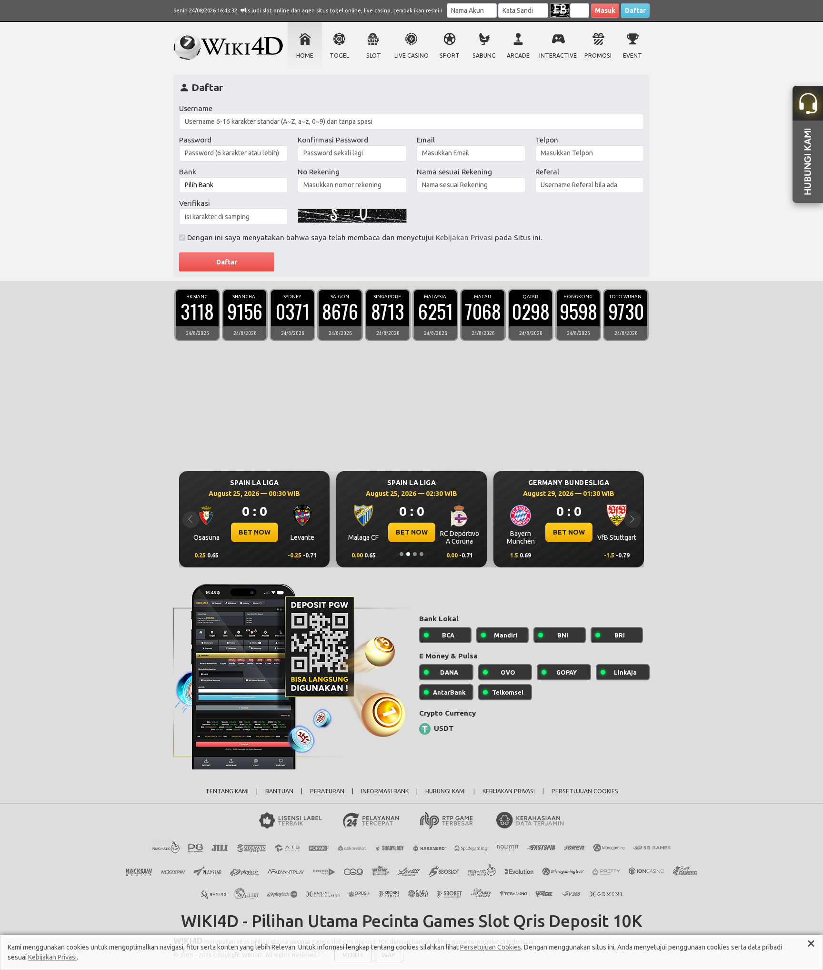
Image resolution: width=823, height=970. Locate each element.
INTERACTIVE (558, 55)
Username (195, 108)
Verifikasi (194, 203)
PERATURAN (327, 791)
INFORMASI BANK (385, 791)
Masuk (605, 10)
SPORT (450, 55)
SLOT (373, 55)
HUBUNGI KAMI (445, 791)
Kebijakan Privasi (464, 237)
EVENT (632, 55)
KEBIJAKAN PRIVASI (508, 791)
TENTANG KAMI (227, 791)
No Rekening (319, 172)
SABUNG (484, 55)
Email (426, 140)
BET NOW (255, 532)
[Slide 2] (408, 554)
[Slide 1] (401, 554)
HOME (304, 55)
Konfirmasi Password (333, 140)
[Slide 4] (421, 554)
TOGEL (339, 55)
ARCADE (518, 55)
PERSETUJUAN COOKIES (585, 791)
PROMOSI (598, 55)
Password (195, 140)
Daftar (635, 10)
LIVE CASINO (411, 55)
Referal (547, 172)
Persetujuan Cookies (490, 947)
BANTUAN (279, 791)
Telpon (546, 140)
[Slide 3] (415, 554)
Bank (187, 172)
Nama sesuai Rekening (454, 172)
